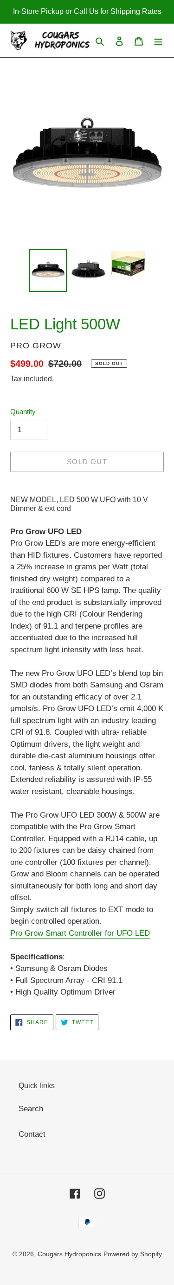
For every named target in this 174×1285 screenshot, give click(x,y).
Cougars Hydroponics (69, 1254)
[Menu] (158, 40)
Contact (32, 1134)
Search (31, 1108)
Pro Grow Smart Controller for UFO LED (80, 933)
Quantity (23, 412)
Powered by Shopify (132, 1254)
